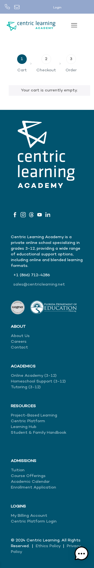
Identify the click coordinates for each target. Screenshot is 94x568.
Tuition (18, 470)
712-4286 (40, 275)
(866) (25, 275)
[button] (81, 554)
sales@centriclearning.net (39, 284)
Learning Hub (23, 427)
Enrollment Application (33, 487)
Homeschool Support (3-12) (38, 381)
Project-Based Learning (34, 415)
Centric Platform (28, 421)
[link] (18, 307)
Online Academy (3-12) (34, 375)
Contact (19, 347)
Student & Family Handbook (38, 432)
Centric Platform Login (34, 521)
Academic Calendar (30, 481)
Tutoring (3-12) (26, 387)
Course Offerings (28, 476)
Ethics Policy (48, 546)
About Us (20, 336)
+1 (16, 275)
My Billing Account (29, 515)
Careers (19, 341)
